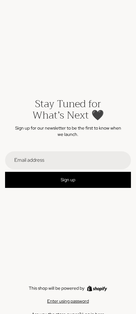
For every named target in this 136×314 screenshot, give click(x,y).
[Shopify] (97, 288)
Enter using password (68, 301)
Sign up (68, 180)
